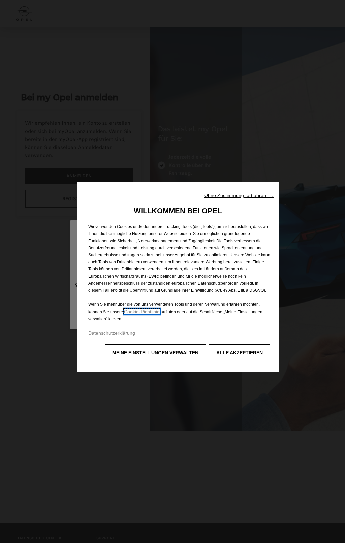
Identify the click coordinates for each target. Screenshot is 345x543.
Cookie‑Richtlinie (142, 311)
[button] (239, 195)
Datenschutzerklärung (111, 333)
